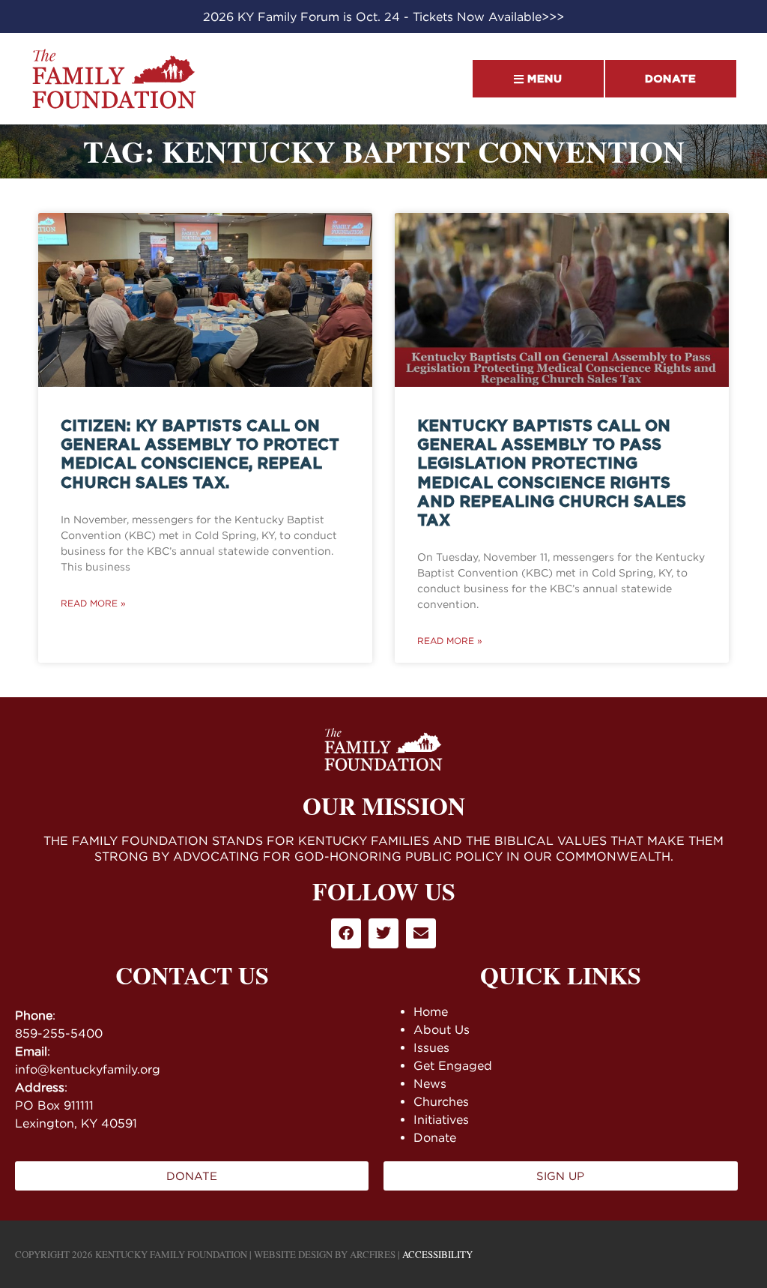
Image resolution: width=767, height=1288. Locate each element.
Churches (441, 1101)
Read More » (93, 603)
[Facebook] (346, 933)
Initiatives (441, 1119)
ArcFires (372, 1254)
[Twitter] (383, 933)
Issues (431, 1047)
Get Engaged (452, 1065)
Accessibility (437, 1254)
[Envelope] (421, 933)
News (429, 1083)
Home (430, 1011)
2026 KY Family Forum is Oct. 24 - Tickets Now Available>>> (383, 16)
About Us (441, 1029)
